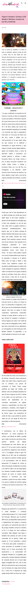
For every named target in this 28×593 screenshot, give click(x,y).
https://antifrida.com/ (10, 426)
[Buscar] (22, 3)
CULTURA (12, 581)
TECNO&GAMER (6, 584)
